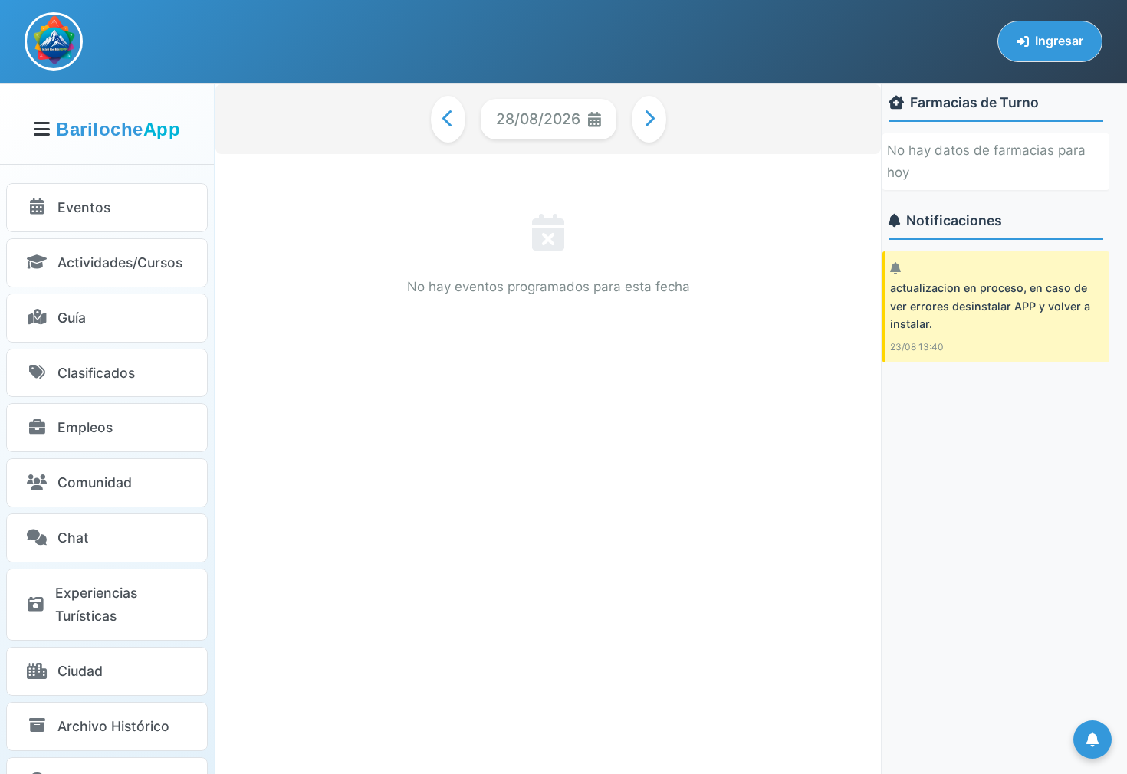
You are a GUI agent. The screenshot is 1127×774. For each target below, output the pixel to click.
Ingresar (1059, 40)
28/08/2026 (538, 119)
